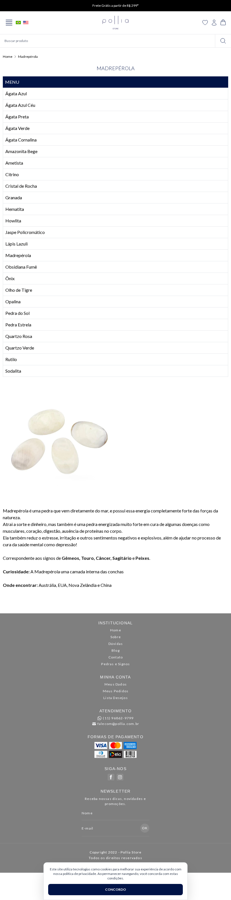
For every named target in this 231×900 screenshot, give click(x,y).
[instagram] (120, 777)
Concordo (115, 889)
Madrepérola (28, 56)
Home (7, 56)
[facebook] (111, 777)
